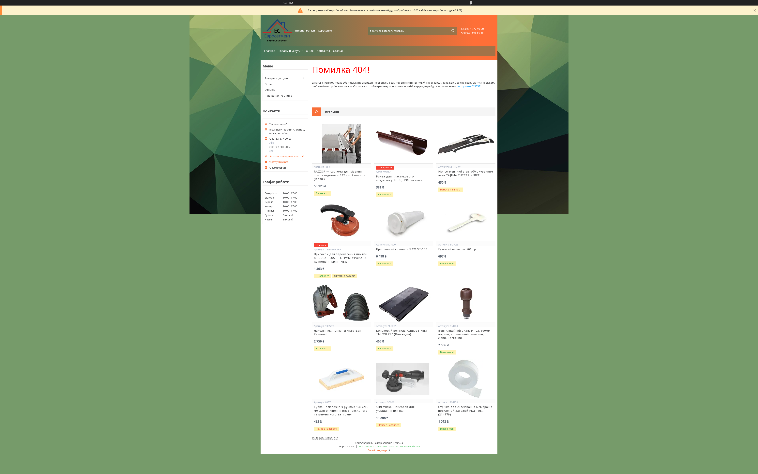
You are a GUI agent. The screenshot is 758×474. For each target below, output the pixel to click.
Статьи (338, 51)
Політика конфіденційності (404, 446)
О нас (309, 51)
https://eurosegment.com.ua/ (286, 156)
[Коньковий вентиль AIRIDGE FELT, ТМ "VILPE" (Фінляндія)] (403, 303)
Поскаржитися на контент (372, 446)
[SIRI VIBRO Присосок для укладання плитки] (403, 379)
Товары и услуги (289, 51)
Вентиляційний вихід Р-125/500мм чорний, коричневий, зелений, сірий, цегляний (464, 334)
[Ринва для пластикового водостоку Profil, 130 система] (403, 143)
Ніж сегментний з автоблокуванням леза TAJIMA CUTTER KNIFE (465, 173)
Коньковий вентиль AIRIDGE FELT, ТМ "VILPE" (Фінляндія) (402, 332)
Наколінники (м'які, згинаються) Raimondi (338, 332)
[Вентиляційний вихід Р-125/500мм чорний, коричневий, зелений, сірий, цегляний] (465, 303)
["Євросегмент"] (277, 30)
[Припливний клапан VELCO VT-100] (403, 221)
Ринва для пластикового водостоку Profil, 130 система (399, 178)
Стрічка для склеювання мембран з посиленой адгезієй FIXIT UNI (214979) (465, 410)
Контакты (323, 51)
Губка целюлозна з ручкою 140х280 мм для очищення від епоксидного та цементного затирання (341, 410)
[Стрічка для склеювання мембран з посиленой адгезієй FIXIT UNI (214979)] (465, 379)
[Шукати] (453, 31)
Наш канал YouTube (279, 95)
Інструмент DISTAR (469, 86)
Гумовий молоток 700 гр (457, 249)
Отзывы (270, 89)
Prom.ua (398, 443)
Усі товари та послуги (325, 437)
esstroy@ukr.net (278, 162)
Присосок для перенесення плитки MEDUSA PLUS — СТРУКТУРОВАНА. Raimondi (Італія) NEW (340, 257)
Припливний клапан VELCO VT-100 (401, 249)
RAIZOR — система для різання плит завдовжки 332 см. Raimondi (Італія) (339, 175)
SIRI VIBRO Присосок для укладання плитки (395, 408)
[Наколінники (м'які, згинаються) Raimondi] (341, 303)
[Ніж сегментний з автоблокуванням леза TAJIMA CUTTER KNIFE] (465, 143)
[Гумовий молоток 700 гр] (465, 221)
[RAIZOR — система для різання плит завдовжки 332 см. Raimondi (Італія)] (341, 143)
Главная (269, 51)
